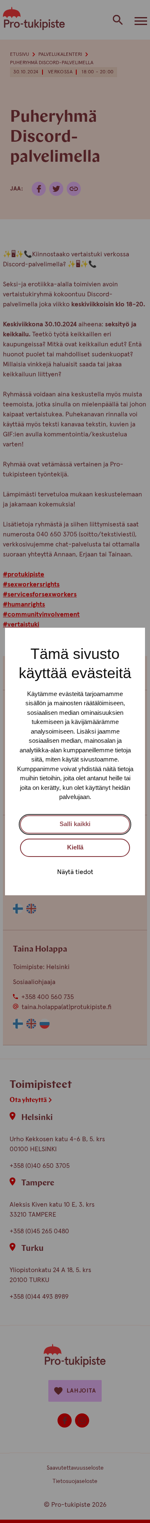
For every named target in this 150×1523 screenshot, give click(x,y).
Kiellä (75, 847)
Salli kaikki (75, 823)
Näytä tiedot (75, 872)
